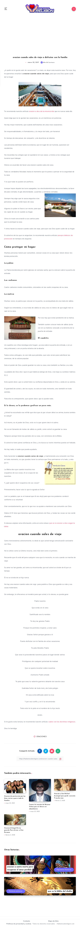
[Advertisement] (40, 38)
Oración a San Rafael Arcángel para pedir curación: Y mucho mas (65, 796)
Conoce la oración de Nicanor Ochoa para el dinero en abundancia (39, 807)
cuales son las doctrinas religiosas (61, 722)
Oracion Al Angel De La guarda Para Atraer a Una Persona (13, 830)
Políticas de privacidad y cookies (18, 924)
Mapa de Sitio (53, 921)
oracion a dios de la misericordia (41, 111)
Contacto (26, 921)
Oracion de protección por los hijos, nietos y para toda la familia (14, 798)
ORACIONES (41, 736)
